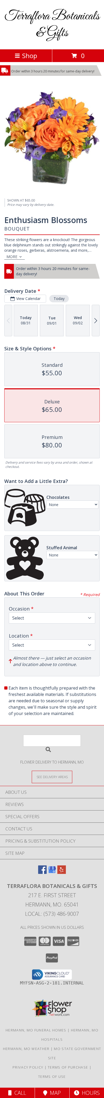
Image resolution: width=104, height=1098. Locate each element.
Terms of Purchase (68, 1067)
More (11, 256)
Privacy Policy (28, 1067)
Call (19, 1092)
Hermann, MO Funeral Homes (36, 1030)
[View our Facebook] (42, 872)
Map (54, 1092)
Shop (29, 55)
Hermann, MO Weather (26, 1048)
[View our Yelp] (61, 872)
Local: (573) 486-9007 (52, 913)
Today (59, 298)
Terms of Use (52, 1076)
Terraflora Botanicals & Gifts (52, 24)
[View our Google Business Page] (52, 872)
